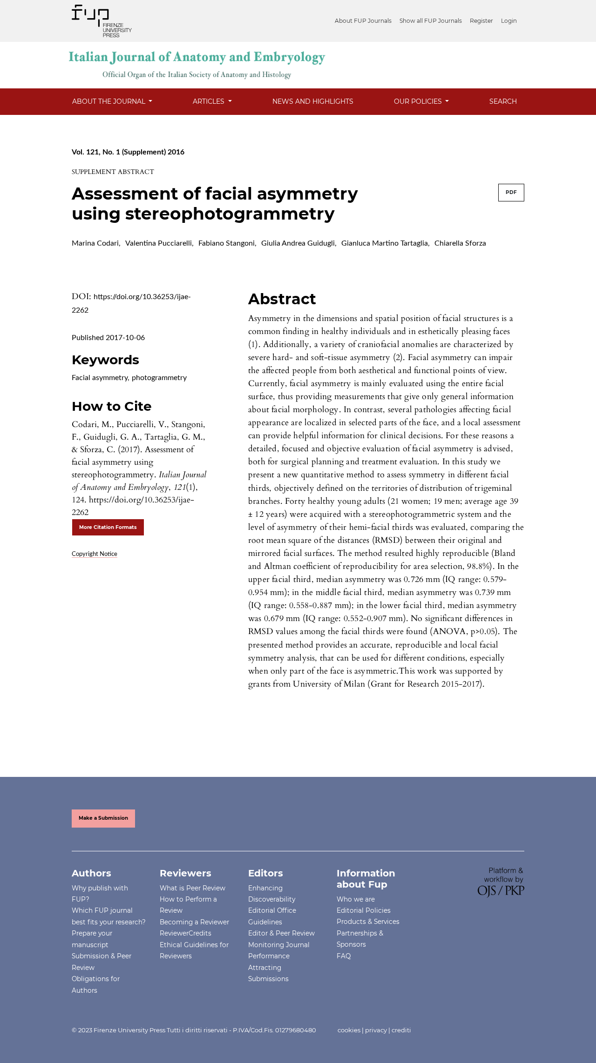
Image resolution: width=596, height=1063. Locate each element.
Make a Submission (103, 818)
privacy (376, 1030)
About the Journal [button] (109, 101)
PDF (511, 192)
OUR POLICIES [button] (419, 101)
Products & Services (368, 921)
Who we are (356, 899)
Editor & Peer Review (281, 933)
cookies (349, 1030)
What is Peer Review (192, 888)
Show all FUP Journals (431, 20)
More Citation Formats (108, 527)
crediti (401, 1030)
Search (503, 101)
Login (509, 20)
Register (481, 20)
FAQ (344, 956)
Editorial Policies (364, 910)
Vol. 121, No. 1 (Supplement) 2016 (128, 152)
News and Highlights (312, 101)
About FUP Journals (363, 20)
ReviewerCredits (185, 933)
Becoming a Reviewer (194, 922)
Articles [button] (209, 101)
